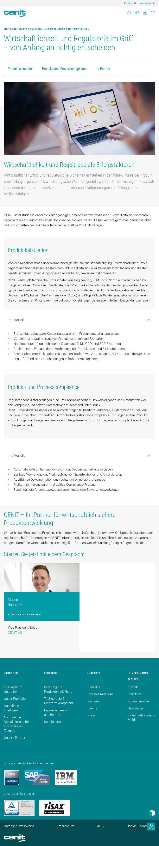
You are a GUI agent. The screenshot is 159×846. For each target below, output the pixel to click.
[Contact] (137, 12)
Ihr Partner (103, 69)
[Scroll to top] (151, 838)
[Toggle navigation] (152, 12)
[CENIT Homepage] (15, 13)
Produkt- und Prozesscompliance (64, 69)
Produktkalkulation (21, 69)
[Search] (129, 12)
